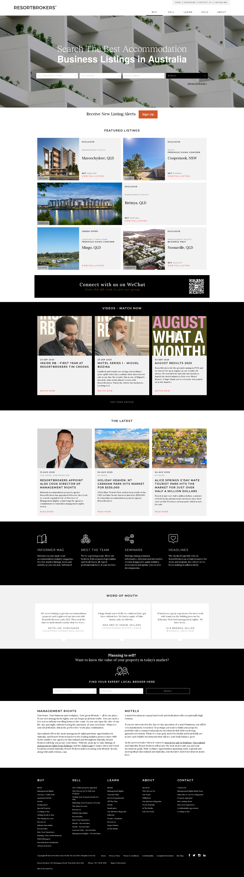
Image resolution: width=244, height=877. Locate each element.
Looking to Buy (43, 811)
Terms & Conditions (131, 856)
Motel (39, 788)
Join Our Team (148, 811)
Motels (110, 788)
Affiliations (146, 798)
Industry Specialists (45, 825)
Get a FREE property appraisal (84, 788)
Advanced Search (44, 846)
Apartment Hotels (44, 798)
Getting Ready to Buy (45, 815)
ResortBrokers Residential (47, 842)
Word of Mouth (148, 805)
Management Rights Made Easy (190, 791)
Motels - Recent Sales (81, 823)
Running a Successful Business (49, 835)
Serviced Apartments (115, 798)
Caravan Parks (113, 795)
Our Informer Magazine (117, 811)
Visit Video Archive (122, 402)
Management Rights (45, 791)
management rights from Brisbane (55, 745)
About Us (146, 788)
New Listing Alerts (184, 801)
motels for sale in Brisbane (178, 742)
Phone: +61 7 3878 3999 (97, 863)
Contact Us (205, 2)
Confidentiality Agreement (187, 808)
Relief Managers (43, 839)
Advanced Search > (197, 83)
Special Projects (43, 808)
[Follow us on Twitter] (194, 855)
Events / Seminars (114, 818)
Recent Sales (42, 829)
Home (178, 2)
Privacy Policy (115, 856)
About (221, 12)
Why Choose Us (148, 791)
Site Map (180, 856)
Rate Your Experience (46, 832)
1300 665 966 (221, 2)
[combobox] (57, 76)
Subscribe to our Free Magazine (190, 795)
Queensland (199, 742)
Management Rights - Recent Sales (86, 833)
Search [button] (172, 76)
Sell (171, 12)
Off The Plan (112, 801)
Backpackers (42, 805)
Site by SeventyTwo (45, 869)
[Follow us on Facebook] (189, 855)
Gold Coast (87, 745)
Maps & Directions (118, 863)
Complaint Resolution (165, 856)
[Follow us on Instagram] (199, 855)
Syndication (112, 808)
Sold (204, 12)
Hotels (40, 801)
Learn (188, 12)
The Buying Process (45, 818)
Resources (41, 822)
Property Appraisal (184, 798)
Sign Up (148, 114)
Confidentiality (148, 856)
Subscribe (190, 2)
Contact (185, 780)
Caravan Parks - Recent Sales (84, 830)
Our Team (146, 795)
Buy (154, 12)
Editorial (110, 815)
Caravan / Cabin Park (46, 795)
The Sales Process (79, 806)
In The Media (112, 829)
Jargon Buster (112, 825)
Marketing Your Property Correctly (86, 803)
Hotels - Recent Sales (81, 827)
